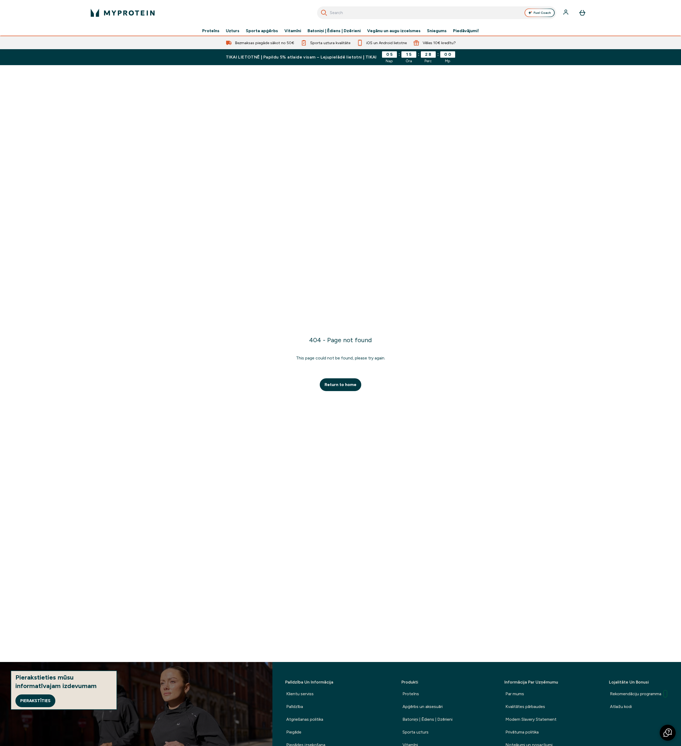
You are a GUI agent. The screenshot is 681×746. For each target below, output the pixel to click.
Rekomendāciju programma (635, 693)
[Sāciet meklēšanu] (324, 12)
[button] (668, 733)
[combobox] (436, 12)
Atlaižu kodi (621, 706)
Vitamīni (292, 31)
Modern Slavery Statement (531, 719)
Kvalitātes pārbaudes (525, 706)
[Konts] (566, 12)
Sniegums (437, 31)
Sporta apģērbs (262, 31)
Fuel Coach (542, 13)
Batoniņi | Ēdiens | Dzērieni (334, 31)
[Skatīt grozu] (582, 13)
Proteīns (210, 31)
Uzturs (232, 31)
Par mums (514, 693)
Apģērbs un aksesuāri (422, 706)
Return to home (340, 384)
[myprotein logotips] (123, 13)
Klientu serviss (300, 693)
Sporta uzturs (415, 732)
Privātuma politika (522, 732)
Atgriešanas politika (304, 719)
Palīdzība (294, 706)
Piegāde (293, 732)
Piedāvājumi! (466, 31)
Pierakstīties (35, 700)
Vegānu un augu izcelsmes (394, 31)
